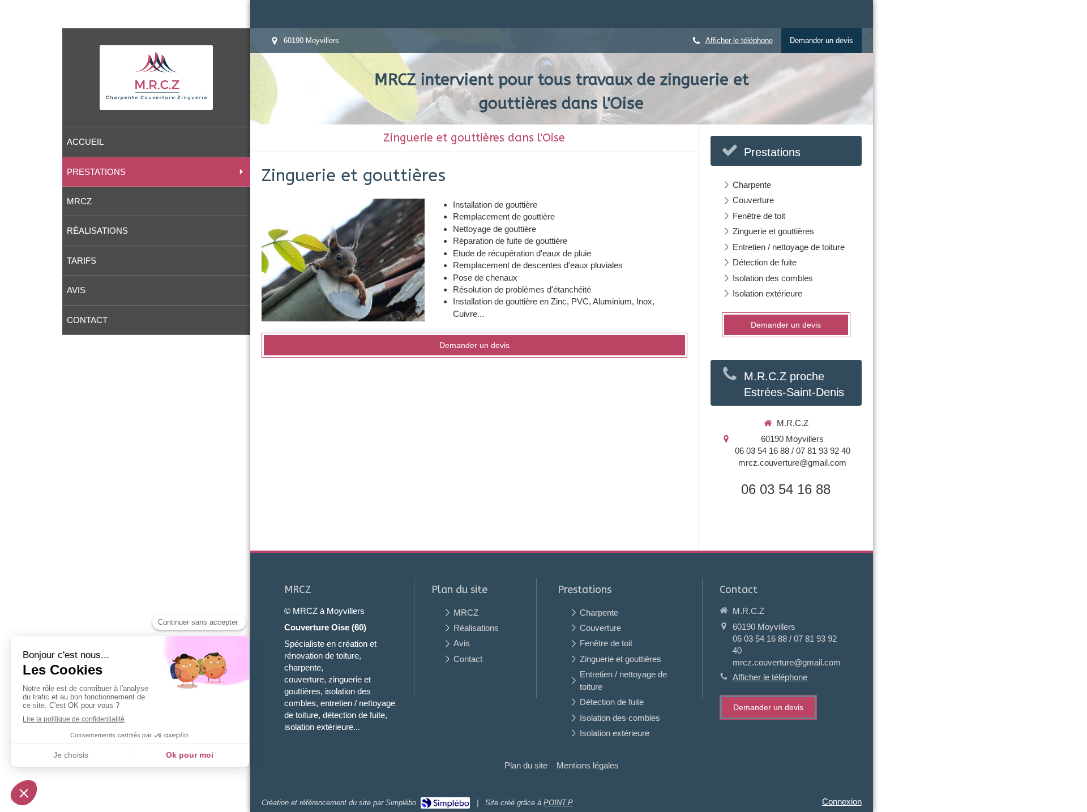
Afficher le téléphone (739, 40)
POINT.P (558, 802)
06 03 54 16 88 (786, 489)
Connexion (842, 801)
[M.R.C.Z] (156, 101)
